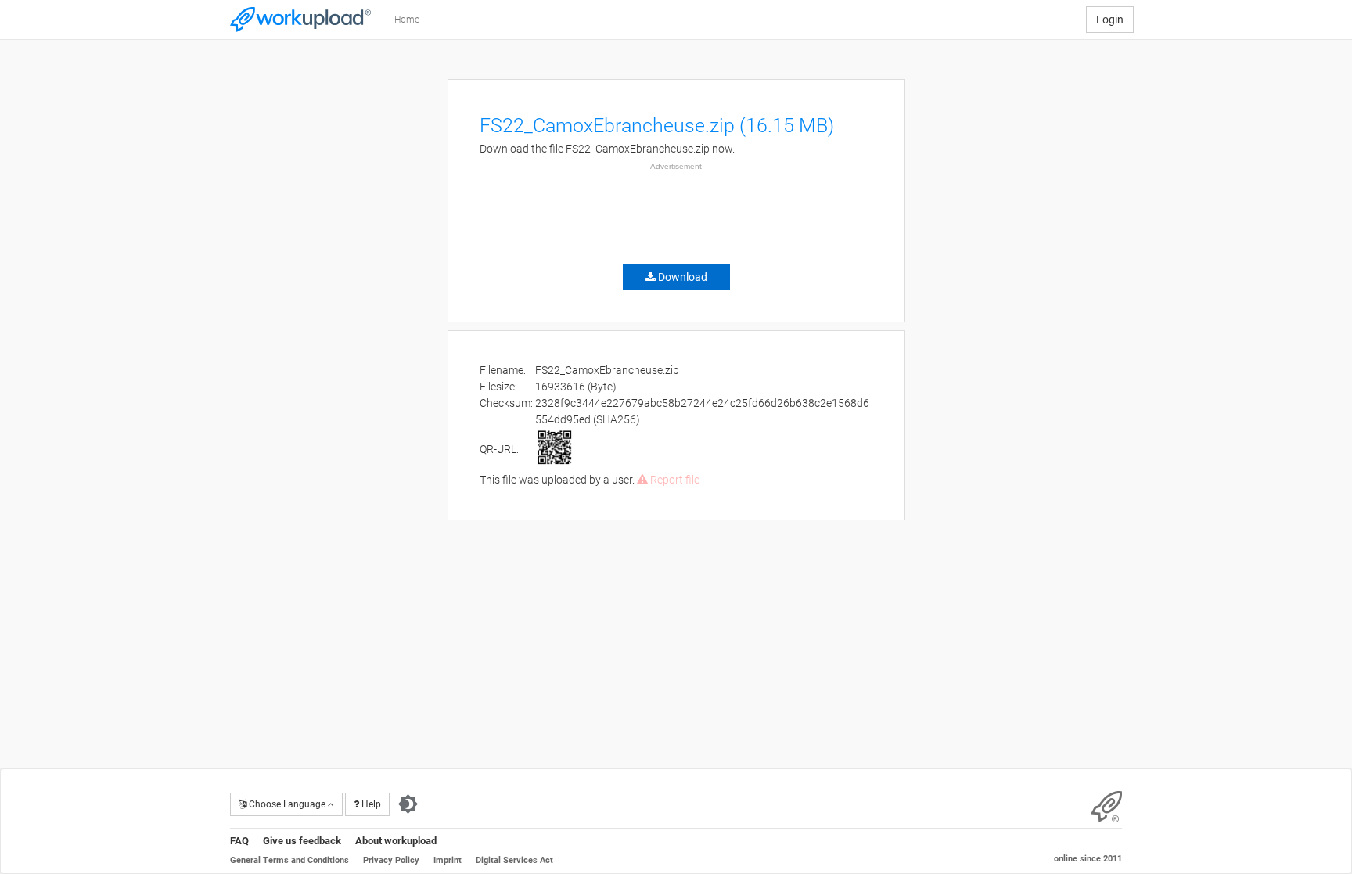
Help (370, 804)
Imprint (447, 860)
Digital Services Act (514, 860)
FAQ (239, 841)
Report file (673, 479)
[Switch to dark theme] (408, 804)
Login (1110, 19)
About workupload (396, 841)
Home (406, 19)
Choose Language (287, 804)
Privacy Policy (391, 860)
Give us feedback (302, 841)
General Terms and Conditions (289, 860)
